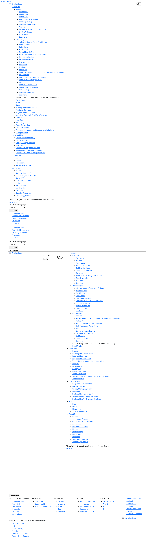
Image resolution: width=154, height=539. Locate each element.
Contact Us (20, 178)
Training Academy (19, 218)
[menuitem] (78, 53)
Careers (15, 223)
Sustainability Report (43, 506)
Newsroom (20, 163)
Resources (16, 155)
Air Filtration (24, 75)
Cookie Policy (17, 528)
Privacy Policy (17, 526)
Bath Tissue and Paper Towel (30, 80)
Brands (18, 170)
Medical (19, 117)
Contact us (32, 461)
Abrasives (23, 70)
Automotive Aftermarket (29, 19)
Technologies (21, 39)
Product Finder (18, 213)
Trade (23, 100)
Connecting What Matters (26, 175)
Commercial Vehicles (27, 24)
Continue (13, 210)
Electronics (23, 34)
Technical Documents (20, 216)
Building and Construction (26, 107)
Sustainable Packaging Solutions (29, 150)
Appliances (23, 14)
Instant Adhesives (26, 59)
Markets (19, 9)
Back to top (14, 496)
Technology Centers (24, 195)
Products (16, 7)
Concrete (22, 27)
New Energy (20, 120)
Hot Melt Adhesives (26, 57)
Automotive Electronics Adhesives (32, 77)
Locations (19, 190)
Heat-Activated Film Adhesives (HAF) (33, 54)
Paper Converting (23, 125)
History (19, 183)
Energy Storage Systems (25, 143)
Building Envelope (26, 22)
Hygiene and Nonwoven (25, 112)
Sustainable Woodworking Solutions (30, 153)
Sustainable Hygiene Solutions (28, 148)
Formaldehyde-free (26, 52)
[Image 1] (129, 518)
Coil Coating (24, 90)
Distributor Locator (23, 180)
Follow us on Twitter (134, 514)
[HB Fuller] (15, 253)
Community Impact (23, 173)
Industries (16, 102)
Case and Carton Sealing (28, 85)
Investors (16, 221)
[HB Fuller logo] (15, 4)
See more (23, 37)
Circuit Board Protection (28, 87)
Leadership (20, 188)
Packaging (20, 122)
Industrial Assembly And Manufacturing (31, 115)
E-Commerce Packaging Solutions (32, 29)
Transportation (22, 132)
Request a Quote (87, 511)
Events (18, 160)
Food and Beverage (23, 110)
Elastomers (23, 49)
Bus (20, 82)
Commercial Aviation (27, 92)
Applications (21, 67)
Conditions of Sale (87, 501)
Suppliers (61, 511)
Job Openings (21, 185)
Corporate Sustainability (25, 138)
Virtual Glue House (23, 165)
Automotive (23, 17)
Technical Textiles (22, 127)
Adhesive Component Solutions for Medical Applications (41, 72)
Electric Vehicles (25, 32)
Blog (17, 158)
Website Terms (18, 523)
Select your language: (17, 205)
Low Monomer (25, 62)
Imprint (15, 531)
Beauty (18, 105)
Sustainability (17, 135)
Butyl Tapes (23, 47)
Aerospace (23, 12)
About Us (16, 168)
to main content (6, 1)
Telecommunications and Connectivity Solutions (35, 130)
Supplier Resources (23, 193)
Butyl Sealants (24, 44)
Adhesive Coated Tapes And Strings (33, 42)
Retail (18, 100)
